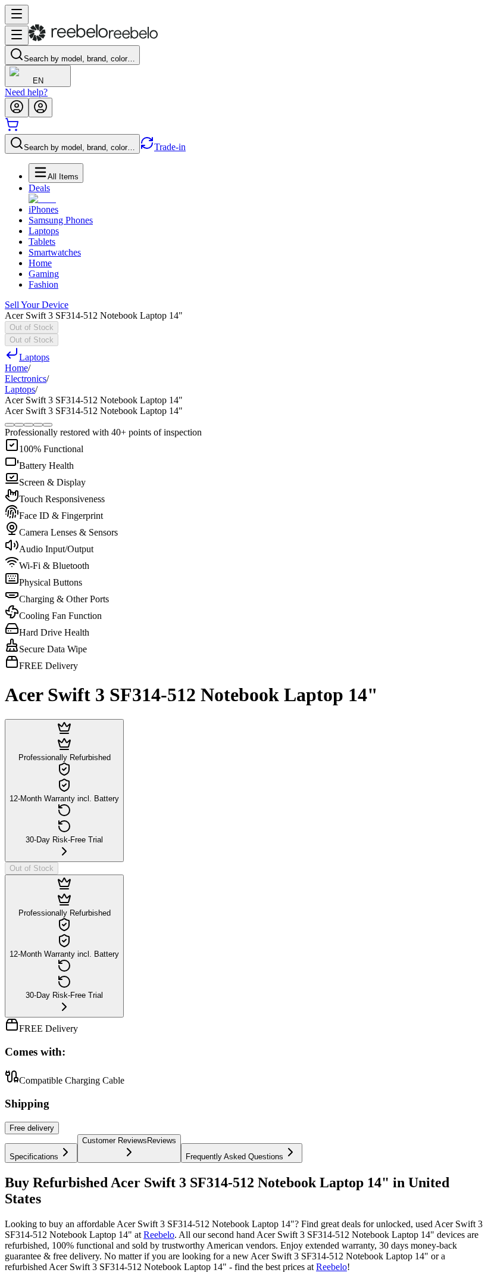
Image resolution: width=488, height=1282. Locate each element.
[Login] (17, 107)
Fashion (43, 284)
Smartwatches (55, 252)
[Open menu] (17, 14)
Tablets (42, 242)
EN (38, 80)
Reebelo (158, 1235)
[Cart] (12, 128)
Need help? (26, 92)
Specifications (34, 1156)
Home (40, 263)
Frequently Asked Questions (234, 1156)
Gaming (44, 274)
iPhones (43, 209)
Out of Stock (32, 327)
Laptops (44, 231)
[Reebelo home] (93, 38)
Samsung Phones (61, 220)
